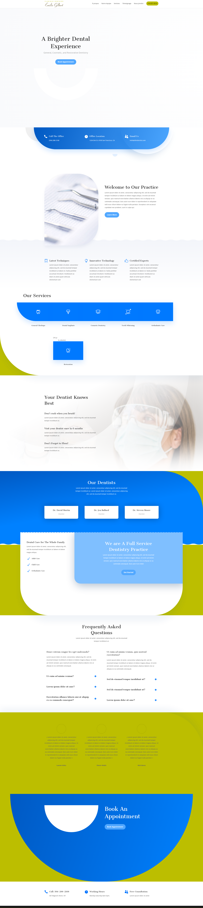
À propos (95, 3)
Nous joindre (138, 3)
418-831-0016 (152, 3)
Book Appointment (66, 62)
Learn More (112, 215)
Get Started (128, 572)
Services (117, 3)
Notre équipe (106, 3)
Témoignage (126, 3)
